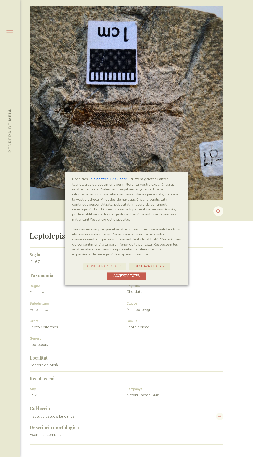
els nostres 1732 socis (109, 178)
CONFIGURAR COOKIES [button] (104, 266)
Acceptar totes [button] (126, 276)
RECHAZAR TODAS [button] (149, 266)
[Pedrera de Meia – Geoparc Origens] (9, 130)
